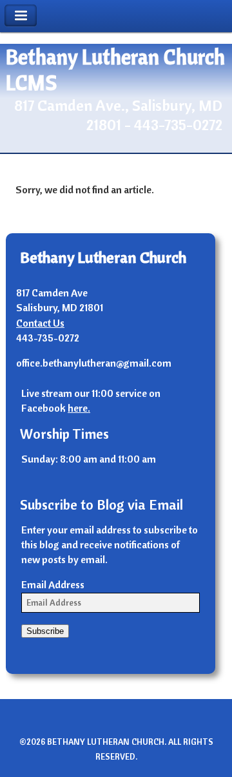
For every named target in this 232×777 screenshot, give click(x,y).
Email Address (52, 584)
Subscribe (45, 631)
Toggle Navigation (21, 16)
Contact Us (40, 322)
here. (79, 407)
